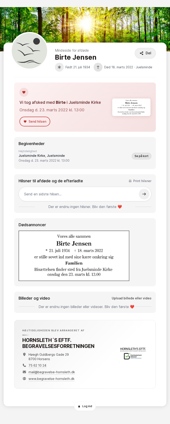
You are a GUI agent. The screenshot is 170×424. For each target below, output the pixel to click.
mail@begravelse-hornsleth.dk (52, 372)
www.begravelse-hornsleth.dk (52, 379)
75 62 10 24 (37, 365)
